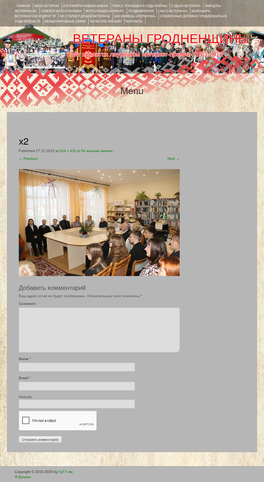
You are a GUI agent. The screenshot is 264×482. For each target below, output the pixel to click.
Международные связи (65, 21)
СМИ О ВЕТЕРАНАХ (172, 11)
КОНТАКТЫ (134, 21)
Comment (27, 304)
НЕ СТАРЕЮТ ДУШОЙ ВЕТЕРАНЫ (85, 16)
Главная (23, 6)
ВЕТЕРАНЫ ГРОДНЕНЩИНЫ (161, 38)
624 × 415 (68, 151)
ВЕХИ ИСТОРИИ (47, 6)
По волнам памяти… (98, 151)
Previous (28, 158)
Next (174, 158)
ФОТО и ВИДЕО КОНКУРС (105, 11)
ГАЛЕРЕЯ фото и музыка (61, 11)
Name (24, 359)
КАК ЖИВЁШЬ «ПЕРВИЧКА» (135, 16)
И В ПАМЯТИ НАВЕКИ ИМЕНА (85, 6)
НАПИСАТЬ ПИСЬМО (106, 21)
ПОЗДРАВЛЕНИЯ (141, 11)
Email (23, 378)
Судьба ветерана (186, 6)
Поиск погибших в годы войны (139, 6)
